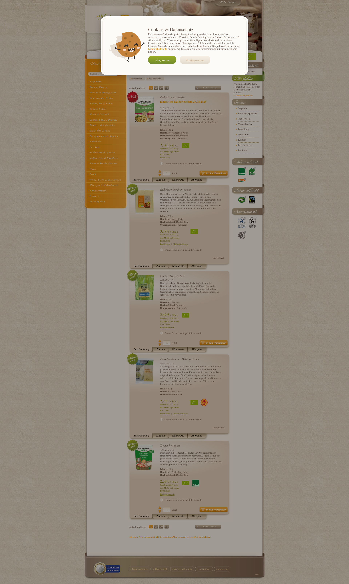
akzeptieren (162, 60)
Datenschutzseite (157, 48)
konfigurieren (195, 60)
